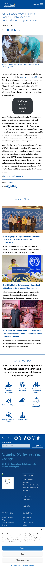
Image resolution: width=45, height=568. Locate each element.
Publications (26, 517)
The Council (26, 482)
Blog (3, 520)
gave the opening (27, 77)
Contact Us (26, 506)
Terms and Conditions (15, 565)
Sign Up (38, 445)
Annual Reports (27, 522)
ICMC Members (27, 480)
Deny (22, 554)
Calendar (5, 525)
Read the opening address (13, 176)
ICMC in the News (8, 522)
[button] (42, 529)
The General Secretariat (30, 487)
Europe (10, 182)
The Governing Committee (31, 485)
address (37, 77)
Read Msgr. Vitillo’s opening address (22, 106)
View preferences (22, 560)
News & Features (7, 517)
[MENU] (41, 4)
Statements (26, 520)
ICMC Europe (27, 497)
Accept (22, 548)
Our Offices (26, 490)
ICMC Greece (26, 499)
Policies (24, 525)
